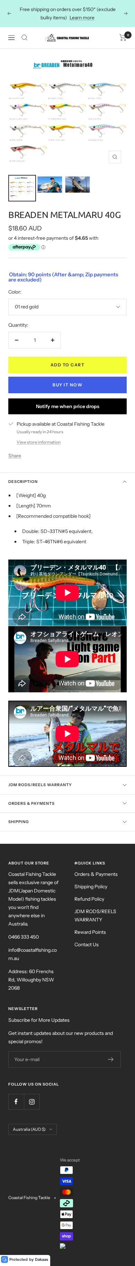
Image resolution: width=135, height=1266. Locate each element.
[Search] (24, 37)
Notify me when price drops (67, 406)
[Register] (111, 1059)
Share (14, 456)
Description (23, 481)
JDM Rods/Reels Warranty (40, 784)
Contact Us (86, 944)
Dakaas (41, 1259)
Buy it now (67, 384)
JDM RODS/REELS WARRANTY (95, 915)
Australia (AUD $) (29, 1129)
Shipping (18, 821)
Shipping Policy (90, 886)
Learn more (82, 17)
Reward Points (90, 932)
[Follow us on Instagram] (31, 1101)
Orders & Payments (31, 803)
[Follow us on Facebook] (16, 1101)
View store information (39, 442)
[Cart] (123, 37)
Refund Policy (89, 899)
